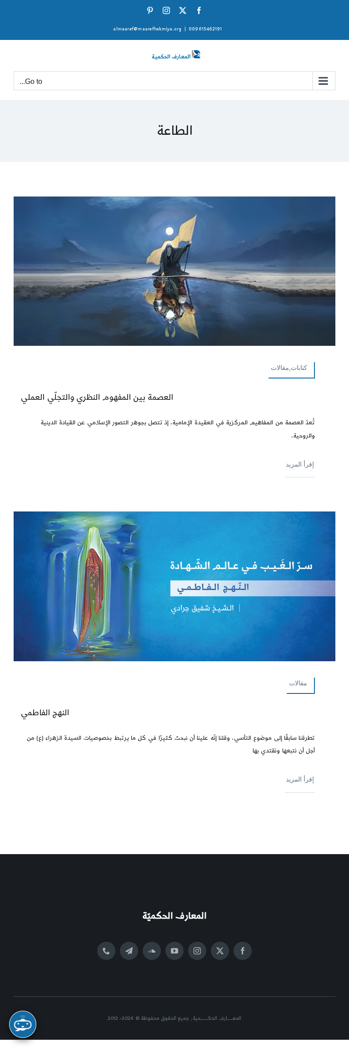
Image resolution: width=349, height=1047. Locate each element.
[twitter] (220, 951)
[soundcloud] (152, 951)
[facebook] (243, 951)
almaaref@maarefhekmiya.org (147, 29)
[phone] (106, 951)
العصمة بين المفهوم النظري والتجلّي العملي (96, 397)
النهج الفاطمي (44, 713)
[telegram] (129, 951)
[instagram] (197, 951)
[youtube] (174, 951)
